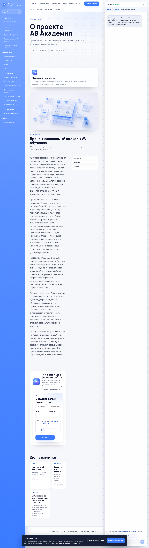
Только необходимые (96, 540)
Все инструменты (10, 77)
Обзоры (7, 68)
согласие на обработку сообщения (126, 531)
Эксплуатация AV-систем (10, 46)
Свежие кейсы (9, 122)
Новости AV (8, 60)
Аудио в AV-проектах (11, 35)
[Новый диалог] (139, 4)
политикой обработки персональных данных (49, 429)
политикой (113, 532)
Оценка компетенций (12, 86)
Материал (48, 10)
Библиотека (55, 3)
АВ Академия (36, 19)
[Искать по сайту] (19, 12)
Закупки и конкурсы (11, 100)
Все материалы (10, 56)
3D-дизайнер (9, 81)
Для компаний (44, 3)
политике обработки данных (70, 543)
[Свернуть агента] (143, 4)
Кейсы (71, 3)
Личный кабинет (10, 22)
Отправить (45, 437)
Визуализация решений (9, 91)
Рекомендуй (132, 536)
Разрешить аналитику (115, 540)
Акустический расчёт (12, 96)
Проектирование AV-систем (11, 40)
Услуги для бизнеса (11, 113)
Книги (6, 64)
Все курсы (8, 31)
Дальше (57, 10)
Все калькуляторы (11, 104)
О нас (78, 3)
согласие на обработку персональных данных (49, 423)
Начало (39, 10)
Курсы (34, 3)
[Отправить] (142, 542)
